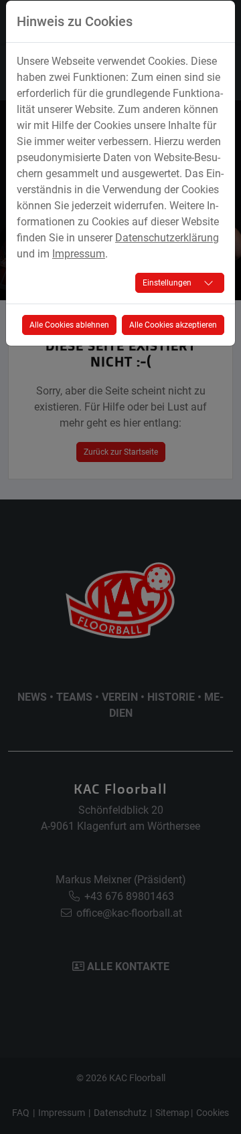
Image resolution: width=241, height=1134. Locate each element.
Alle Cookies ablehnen (69, 325)
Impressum (78, 253)
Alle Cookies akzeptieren (173, 325)
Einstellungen (167, 283)
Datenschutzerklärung (167, 237)
